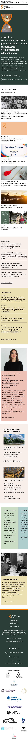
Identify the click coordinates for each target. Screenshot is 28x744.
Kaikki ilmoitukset (6, 283)
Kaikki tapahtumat (6, 92)
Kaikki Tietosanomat (7, 339)
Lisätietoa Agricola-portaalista (9, 75)
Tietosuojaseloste (14, 657)
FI (21, 2)
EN (26, 2)
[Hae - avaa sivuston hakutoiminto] (18, 2)
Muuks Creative (18, 663)
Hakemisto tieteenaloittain (14, 638)
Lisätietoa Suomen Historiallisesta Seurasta (12, 79)
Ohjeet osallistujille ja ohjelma (13, 461)
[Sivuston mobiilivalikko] (25, 7)
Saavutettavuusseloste (14, 661)
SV (23, 2)
